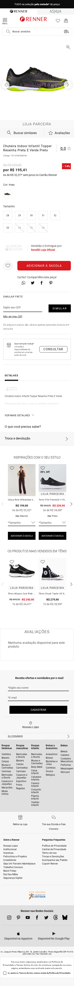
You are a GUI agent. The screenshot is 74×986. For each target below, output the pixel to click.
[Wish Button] (8, 265)
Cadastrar (38, 709)
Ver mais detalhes (17, 415)
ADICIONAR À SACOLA (22, 536)
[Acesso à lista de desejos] (57, 22)
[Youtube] (27, 918)
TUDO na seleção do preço (37, 4)
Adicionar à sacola (44, 266)
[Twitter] (46, 918)
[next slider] (2, 504)
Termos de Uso (23, 965)
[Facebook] (37, 918)
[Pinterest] (18, 918)
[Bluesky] (64, 918)
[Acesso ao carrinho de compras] (66, 22)
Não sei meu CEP (12, 316)
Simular (59, 308)
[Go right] (68, 85)
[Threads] (55, 918)
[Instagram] (9, 918)
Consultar (53, 349)
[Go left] (6, 85)
